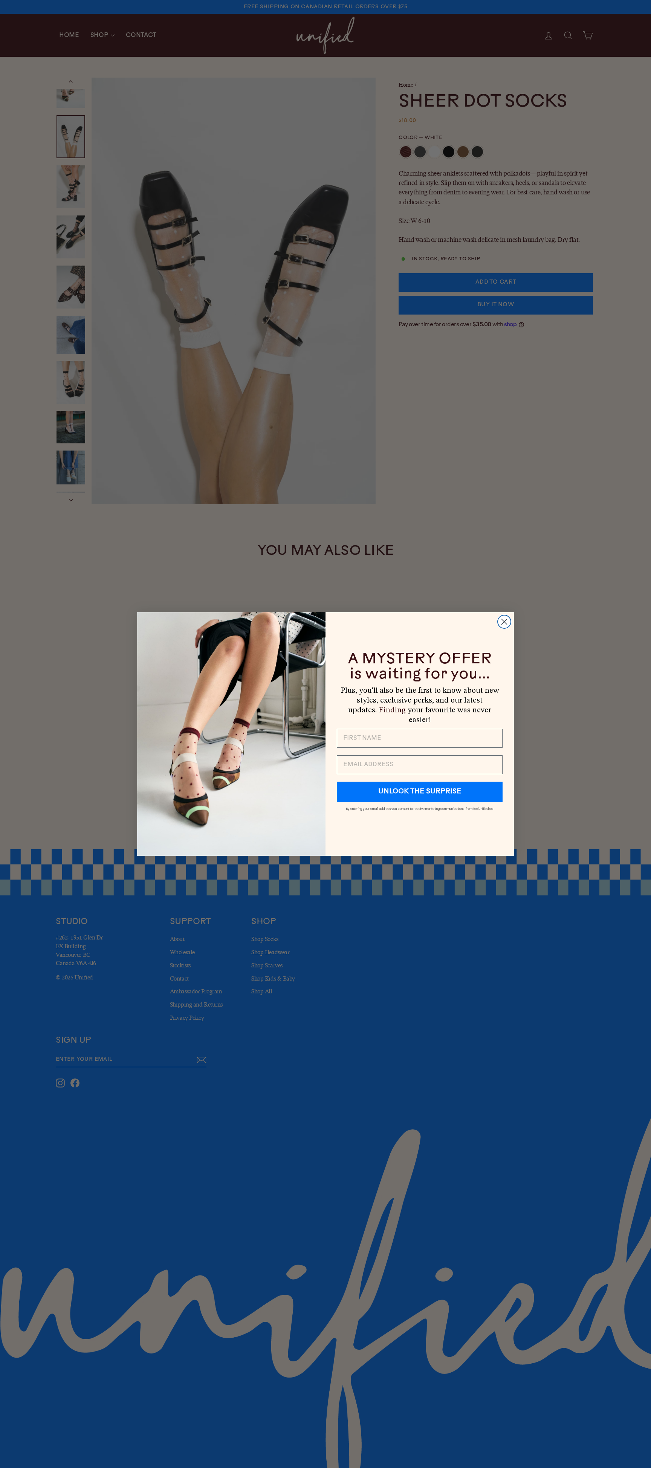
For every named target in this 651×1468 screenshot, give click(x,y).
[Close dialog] (504, 621)
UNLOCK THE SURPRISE (419, 791)
